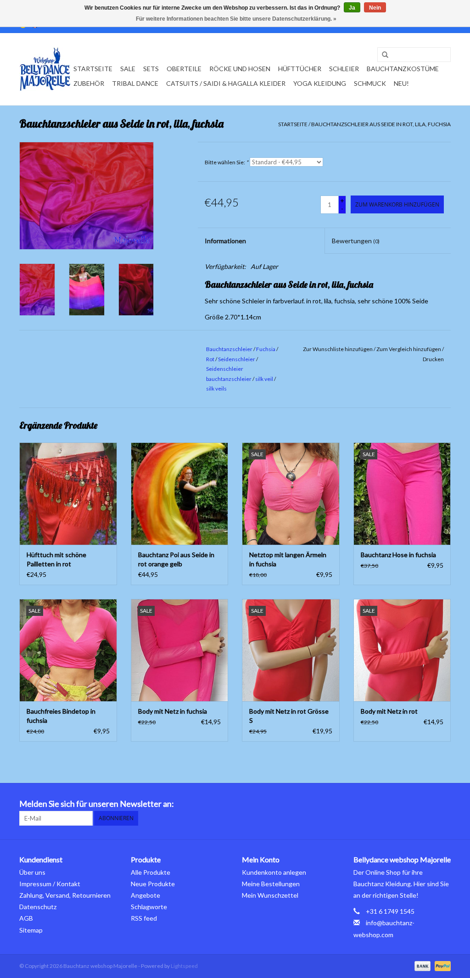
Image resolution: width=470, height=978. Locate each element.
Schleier (344, 69)
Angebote (145, 895)
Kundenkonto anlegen (274, 872)
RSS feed (144, 918)
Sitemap (31, 930)
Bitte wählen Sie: (226, 162)
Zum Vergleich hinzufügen (409, 349)
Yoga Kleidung (319, 83)
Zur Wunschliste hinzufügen (338, 349)
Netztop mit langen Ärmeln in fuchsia (287, 559)
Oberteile (184, 69)
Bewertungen (356, 241)
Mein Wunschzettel (270, 895)
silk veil (264, 378)
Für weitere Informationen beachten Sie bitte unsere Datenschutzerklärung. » (236, 19)
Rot (210, 359)
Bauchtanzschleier (229, 349)
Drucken (433, 359)
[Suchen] (381, 55)
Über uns (32, 872)
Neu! (401, 83)
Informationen (225, 241)
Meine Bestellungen (271, 884)
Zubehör (88, 83)
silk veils (216, 388)
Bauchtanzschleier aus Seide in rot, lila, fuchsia (381, 124)
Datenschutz (37, 907)
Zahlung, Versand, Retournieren (65, 895)
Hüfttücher (299, 69)
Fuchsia (265, 349)
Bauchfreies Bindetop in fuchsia (61, 715)
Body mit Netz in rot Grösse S (289, 715)
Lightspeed (184, 965)
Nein (375, 8)
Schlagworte (149, 907)
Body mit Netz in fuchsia (172, 711)
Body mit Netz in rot (389, 711)
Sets (151, 69)
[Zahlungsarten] (421, 965)
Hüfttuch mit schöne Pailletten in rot (56, 559)
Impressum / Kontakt (49, 884)
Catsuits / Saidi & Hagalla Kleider (225, 83)
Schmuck (370, 83)
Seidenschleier (236, 359)
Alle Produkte (150, 872)
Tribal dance (135, 83)
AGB (26, 918)
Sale (127, 69)
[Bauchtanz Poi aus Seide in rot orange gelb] (180, 493)
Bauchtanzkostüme (403, 69)
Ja (352, 8)
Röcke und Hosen (239, 69)
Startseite (92, 69)
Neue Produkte (153, 884)
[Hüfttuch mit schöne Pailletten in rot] (68, 493)
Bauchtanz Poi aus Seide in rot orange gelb (176, 559)
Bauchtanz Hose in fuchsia (398, 555)
